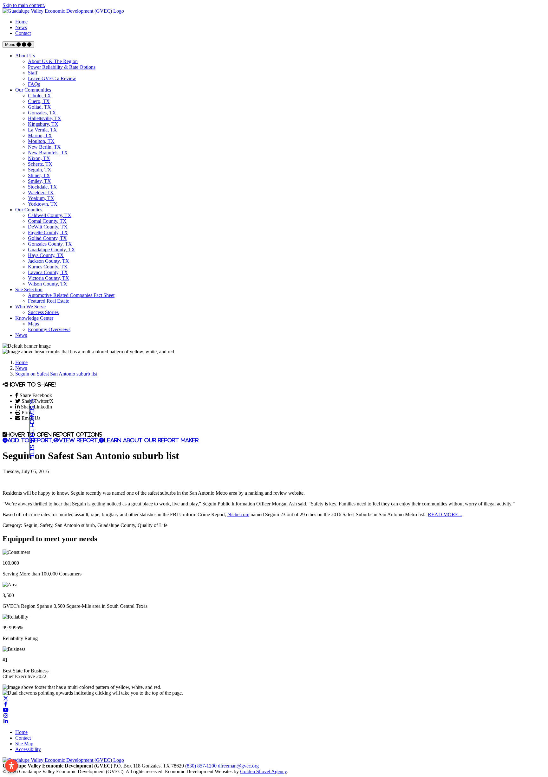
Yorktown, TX (42, 204)
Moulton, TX (41, 141)
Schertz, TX (40, 164)
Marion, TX (40, 135)
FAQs (34, 84)
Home (21, 21)
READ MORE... (445, 514)
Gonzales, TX (42, 112)
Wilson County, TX (47, 283)
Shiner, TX (39, 175)
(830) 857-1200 (201, 765)
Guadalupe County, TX (51, 249)
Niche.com (238, 514)
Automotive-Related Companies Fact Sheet (71, 295)
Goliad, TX (39, 107)
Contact (23, 33)
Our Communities (33, 90)
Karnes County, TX (48, 266)
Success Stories (43, 312)
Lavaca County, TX (48, 272)
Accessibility (28, 749)
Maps (33, 323)
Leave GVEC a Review (52, 78)
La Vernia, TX (42, 129)
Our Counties (28, 209)
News (21, 27)
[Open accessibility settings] (11, 765)
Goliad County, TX (47, 238)
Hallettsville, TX (44, 118)
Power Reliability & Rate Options (61, 67)
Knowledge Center (34, 318)
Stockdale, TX (42, 186)
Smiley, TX (39, 181)
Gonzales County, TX (50, 244)
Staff (32, 72)
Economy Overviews (49, 329)
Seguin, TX (39, 169)
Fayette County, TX (48, 232)
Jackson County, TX (48, 261)
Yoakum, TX (41, 198)
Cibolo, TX (39, 95)
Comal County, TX (47, 221)
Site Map (24, 743)
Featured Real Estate (48, 301)
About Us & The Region (53, 61)
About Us (25, 55)
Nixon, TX (39, 158)
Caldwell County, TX (49, 215)
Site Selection (28, 289)
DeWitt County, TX (48, 226)
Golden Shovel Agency (263, 771)
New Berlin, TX (44, 147)
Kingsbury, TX (43, 124)
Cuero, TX (39, 101)
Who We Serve (30, 306)
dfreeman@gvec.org (238, 765)
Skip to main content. (24, 5)
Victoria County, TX (48, 278)
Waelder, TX (41, 192)
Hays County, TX (46, 255)
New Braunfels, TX (48, 152)
